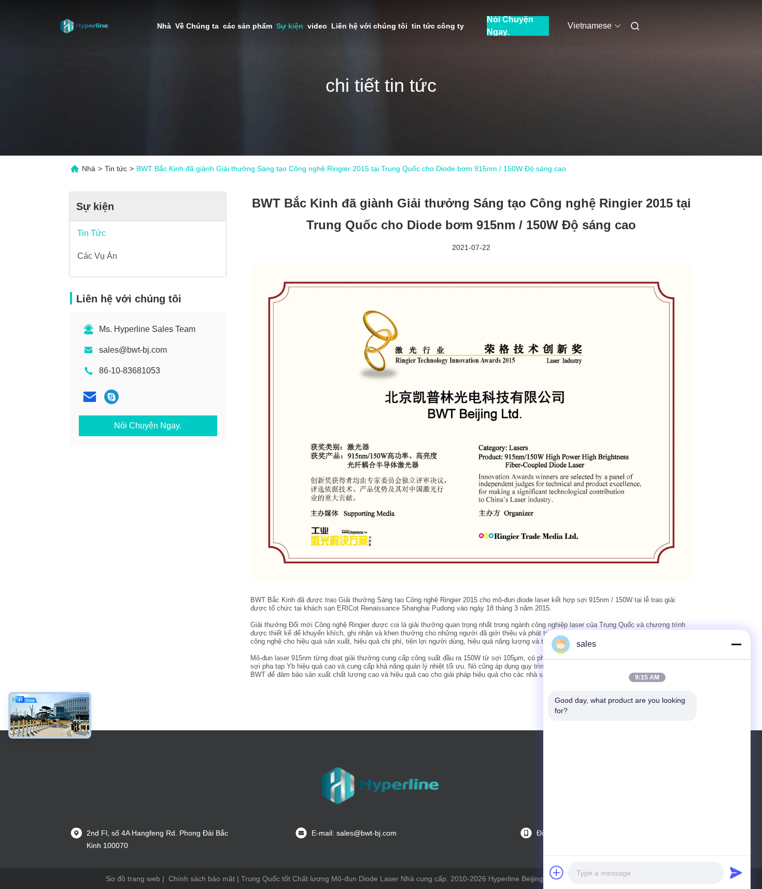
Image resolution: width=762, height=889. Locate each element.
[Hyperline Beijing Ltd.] (111, 396)
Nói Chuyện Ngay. (510, 26)
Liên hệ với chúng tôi (369, 26)
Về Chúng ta (197, 26)
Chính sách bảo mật (201, 878)
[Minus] (736, 644)
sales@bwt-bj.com (133, 349)
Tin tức (116, 168)
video (317, 26)
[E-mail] (89, 396)
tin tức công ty (438, 26)
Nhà (164, 26)
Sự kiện (289, 26)
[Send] (736, 872)
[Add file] (556, 872)
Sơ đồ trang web (133, 878)
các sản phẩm (247, 26)
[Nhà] (84, 25)
